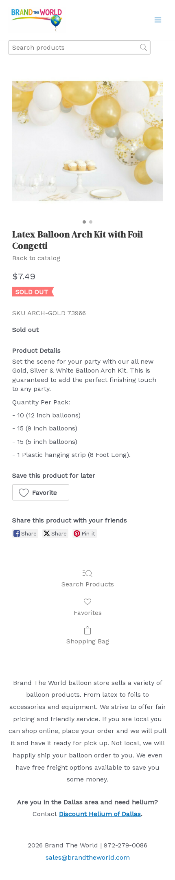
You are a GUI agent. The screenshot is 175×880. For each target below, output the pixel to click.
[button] (40, 492)
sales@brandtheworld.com (88, 857)
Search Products (87, 584)
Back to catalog (36, 258)
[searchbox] (79, 47)
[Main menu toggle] (158, 20)
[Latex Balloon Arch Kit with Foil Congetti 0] (87, 141)
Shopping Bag (87, 641)
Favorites (88, 613)
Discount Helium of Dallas (100, 814)
